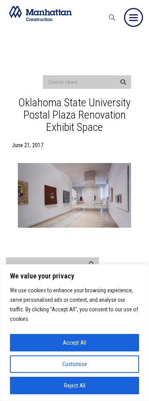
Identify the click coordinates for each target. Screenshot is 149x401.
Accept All (74, 343)
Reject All (74, 385)
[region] (74, 332)
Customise (74, 364)
